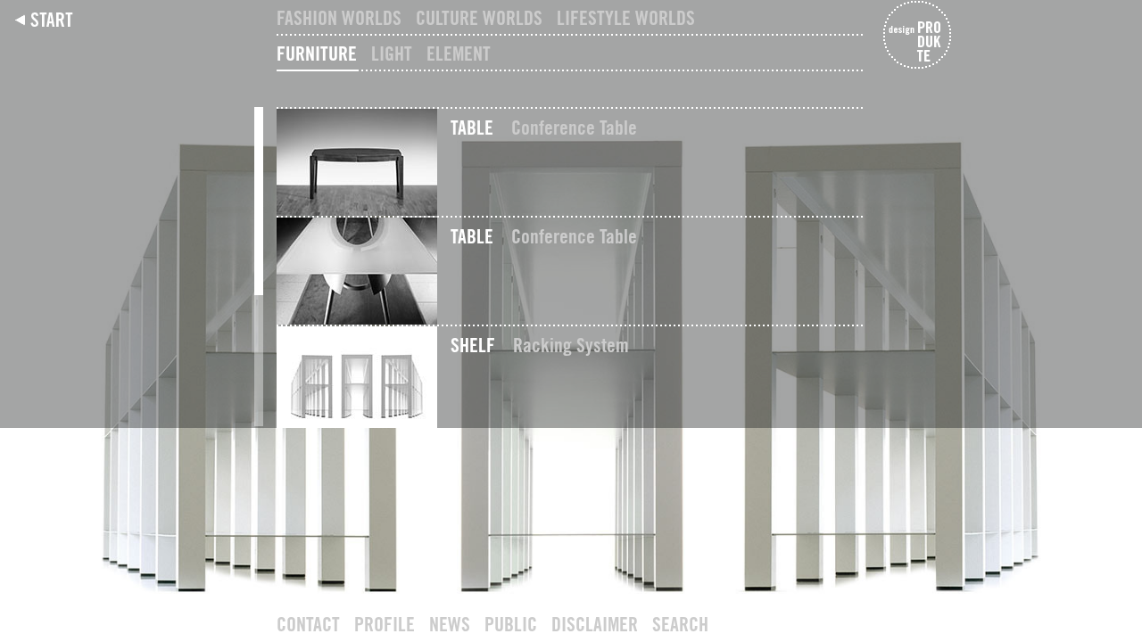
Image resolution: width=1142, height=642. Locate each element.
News (449, 624)
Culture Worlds (479, 17)
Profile (384, 624)
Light (391, 53)
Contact (308, 624)
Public (510, 624)
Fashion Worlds (339, 17)
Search (680, 624)
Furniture (317, 53)
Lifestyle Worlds (626, 17)
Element (458, 53)
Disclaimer (594, 624)
